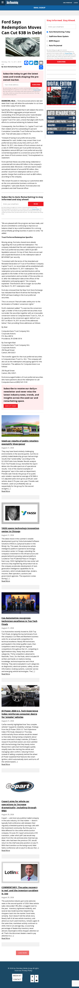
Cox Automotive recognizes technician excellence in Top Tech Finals (19, 621)
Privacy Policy (37, 89)
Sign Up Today (10, 406)
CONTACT (17, 979)
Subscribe (36, 85)
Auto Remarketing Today (59, 32)
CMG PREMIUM (67, 2)
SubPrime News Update (59, 36)
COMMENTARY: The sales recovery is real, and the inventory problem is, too (20, 890)
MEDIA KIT (17, 976)
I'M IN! (36, 204)
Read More (6, 491)
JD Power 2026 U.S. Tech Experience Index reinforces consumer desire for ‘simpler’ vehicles (20, 713)
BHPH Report (54, 41)
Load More (22, 953)
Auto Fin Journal (55, 45)
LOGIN (76, 2)
